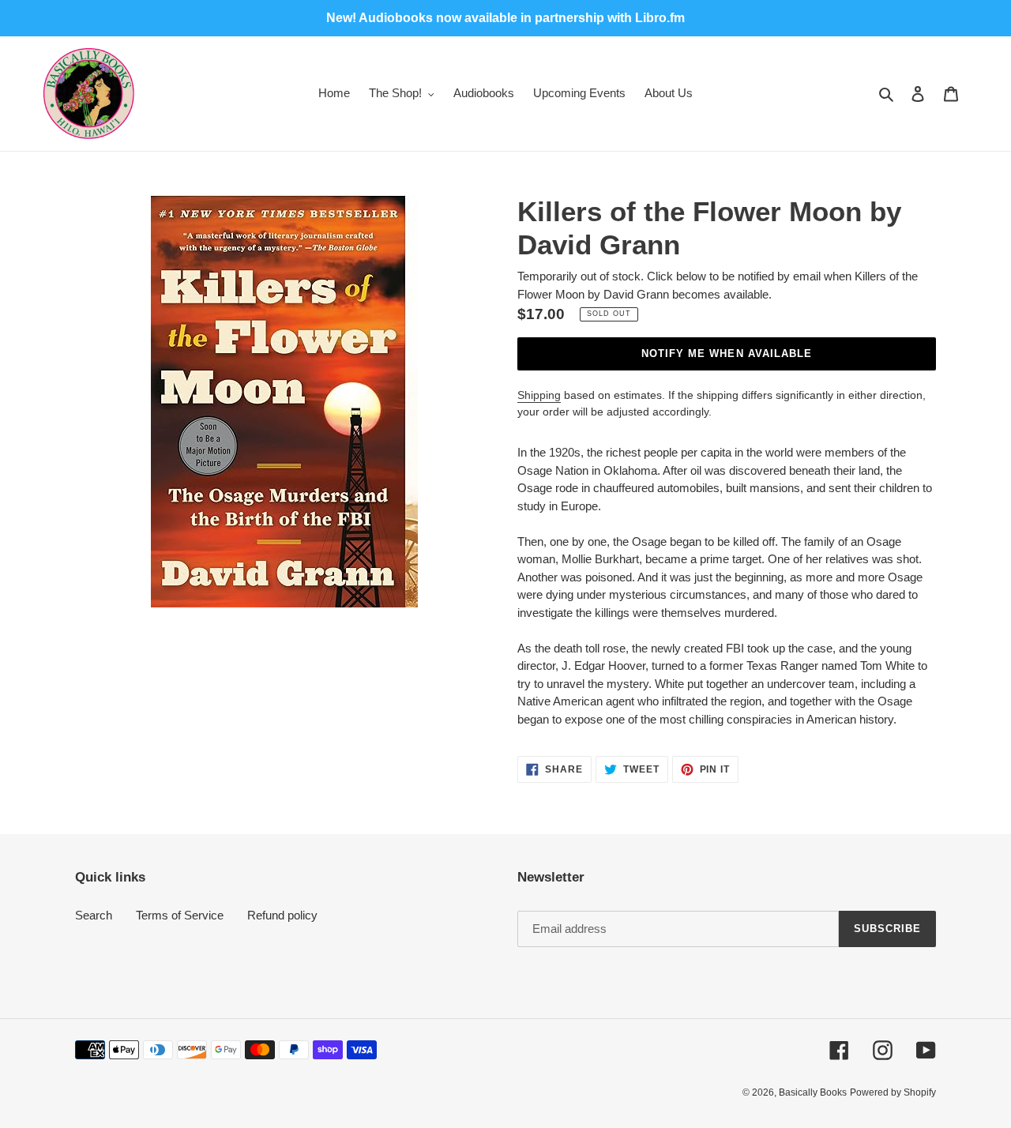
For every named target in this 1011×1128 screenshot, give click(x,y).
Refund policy (282, 915)
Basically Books (813, 1092)
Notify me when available (726, 353)
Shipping (539, 395)
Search (93, 915)
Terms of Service (180, 915)
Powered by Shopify (893, 1092)
